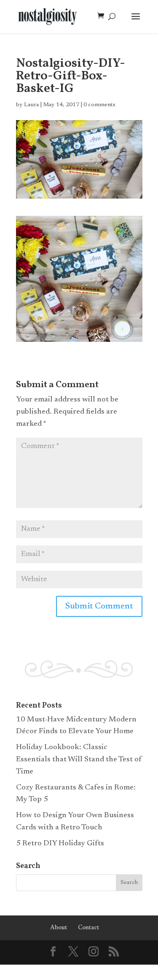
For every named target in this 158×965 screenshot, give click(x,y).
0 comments (99, 105)
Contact (88, 928)
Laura (31, 105)
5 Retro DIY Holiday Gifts (60, 843)
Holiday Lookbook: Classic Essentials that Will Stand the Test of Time (79, 760)
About (58, 928)
